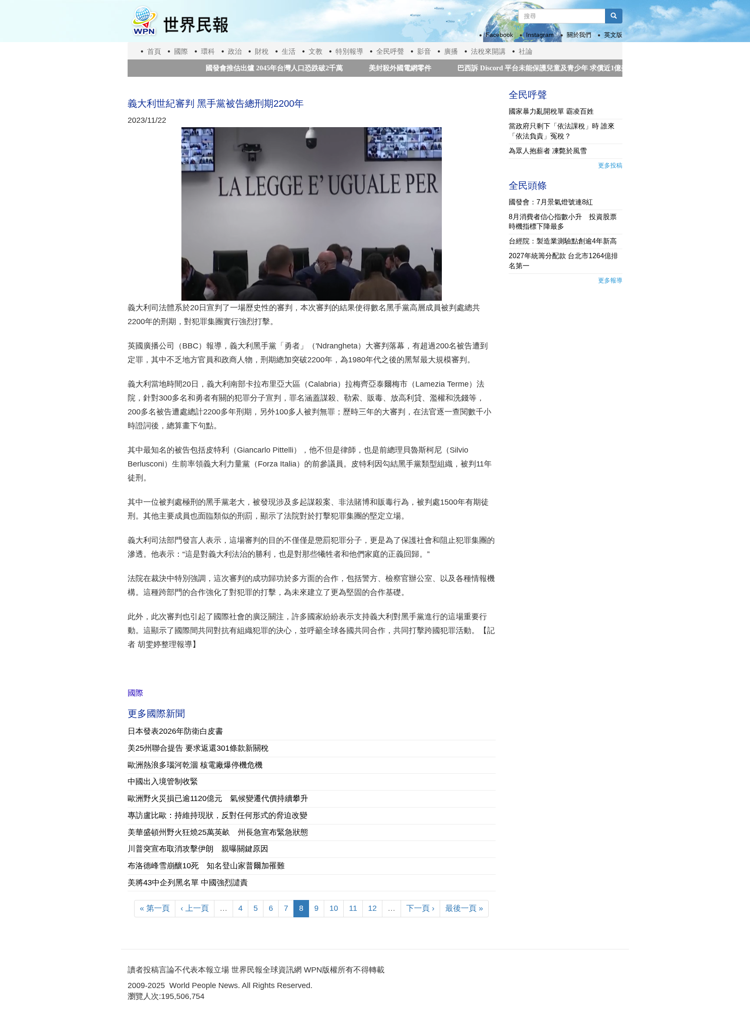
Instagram (540, 34)
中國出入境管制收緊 (163, 781)
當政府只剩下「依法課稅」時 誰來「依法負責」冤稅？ (562, 131)
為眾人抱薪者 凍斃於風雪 (548, 150)
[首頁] (179, 21)
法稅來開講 (488, 51)
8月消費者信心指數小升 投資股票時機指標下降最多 (563, 221)
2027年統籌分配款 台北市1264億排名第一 (563, 260)
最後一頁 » (464, 908)
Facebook (499, 34)
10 (333, 908)
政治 (235, 51)
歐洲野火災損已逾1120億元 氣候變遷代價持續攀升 (218, 798)
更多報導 (610, 280)
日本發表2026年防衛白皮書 (175, 731)
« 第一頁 (155, 908)
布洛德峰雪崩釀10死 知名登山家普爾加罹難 (206, 865)
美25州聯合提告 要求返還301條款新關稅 (198, 748)
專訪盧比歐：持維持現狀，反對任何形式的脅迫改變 (217, 815)
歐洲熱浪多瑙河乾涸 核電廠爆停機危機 (195, 765)
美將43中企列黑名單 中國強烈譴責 (188, 882)
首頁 (154, 51)
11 (353, 908)
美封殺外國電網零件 (372, 68)
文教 (315, 51)
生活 (289, 51)
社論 (526, 51)
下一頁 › (420, 908)
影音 (424, 51)
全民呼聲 (390, 51)
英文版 (613, 34)
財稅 (262, 51)
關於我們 (579, 34)
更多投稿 (610, 165)
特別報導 (349, 51)
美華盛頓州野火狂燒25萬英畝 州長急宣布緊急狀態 (218, 832)
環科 (208, 51)
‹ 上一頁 (195, 908)
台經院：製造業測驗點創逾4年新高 (563, 241)
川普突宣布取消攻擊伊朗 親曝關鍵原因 (198, 848)
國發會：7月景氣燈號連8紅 (551, 202)
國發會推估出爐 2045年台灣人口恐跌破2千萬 (246, 68)
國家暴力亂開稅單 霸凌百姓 (551, 111)
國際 (181, 51)
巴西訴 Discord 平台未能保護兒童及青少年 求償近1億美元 (518, 68)
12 (372, 908)
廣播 (451, 51)
